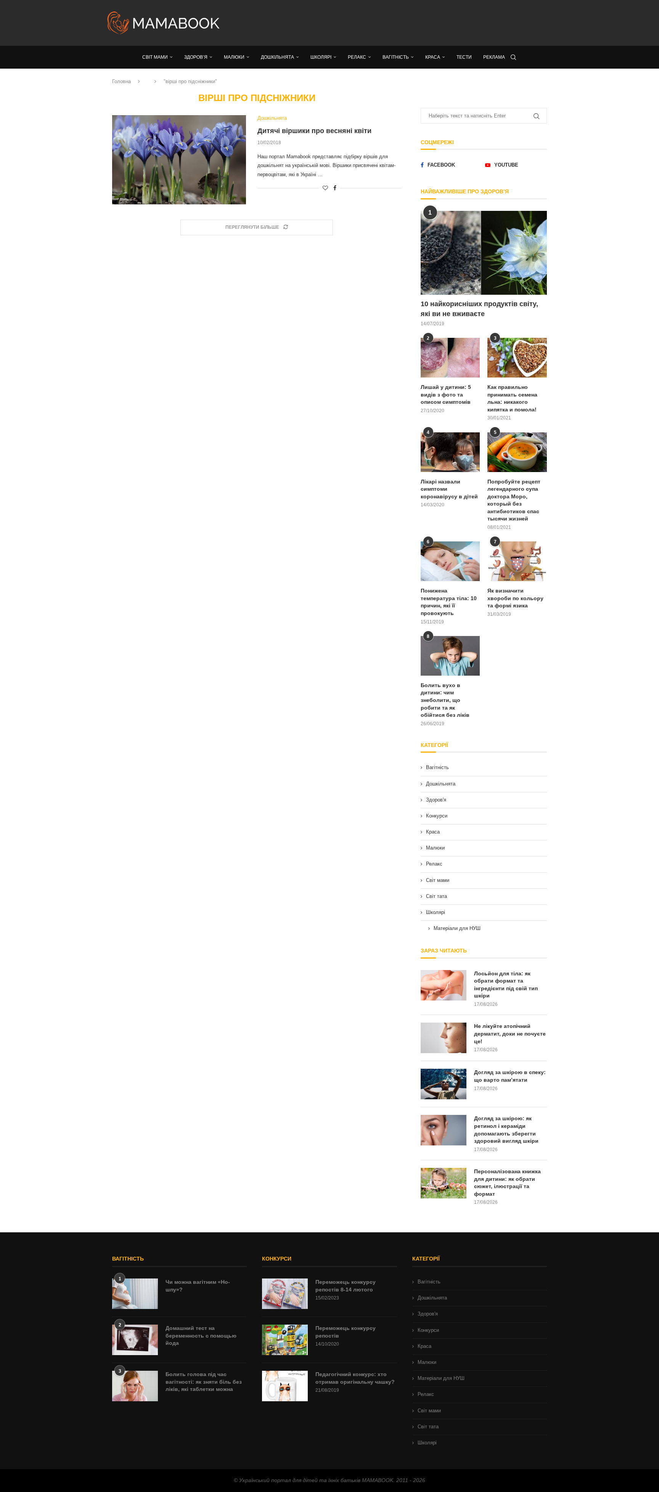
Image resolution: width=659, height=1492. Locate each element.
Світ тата (436, 896)
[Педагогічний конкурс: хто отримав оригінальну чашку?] (285, 1386)
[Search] (513, 57)
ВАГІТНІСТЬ (396, 57)
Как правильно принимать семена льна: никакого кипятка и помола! (512, 398)
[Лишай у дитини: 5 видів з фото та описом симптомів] (450, 357)
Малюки (435, 848)
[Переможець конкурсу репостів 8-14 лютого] (285, 1293)
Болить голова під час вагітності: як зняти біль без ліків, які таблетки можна (204, 1381)
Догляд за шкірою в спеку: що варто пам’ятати (510, 1076)
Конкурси (436, 816)
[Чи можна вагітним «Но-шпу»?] (135, 1293)
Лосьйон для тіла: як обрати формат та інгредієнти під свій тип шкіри (506, 984)
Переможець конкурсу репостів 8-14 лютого (345, 1286)
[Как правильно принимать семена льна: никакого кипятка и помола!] (517, 357)
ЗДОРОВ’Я (195, 57)
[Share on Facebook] (334, 188)
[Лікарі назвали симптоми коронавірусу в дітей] (450, 452)
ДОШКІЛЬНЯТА (277, 57)
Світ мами (437, 880)
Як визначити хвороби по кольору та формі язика (515, 598)
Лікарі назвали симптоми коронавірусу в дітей (449, 489)
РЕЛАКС (357, 57)
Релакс (434, 864)
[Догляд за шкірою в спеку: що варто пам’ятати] (443, 1084)
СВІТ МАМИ (155, 57)
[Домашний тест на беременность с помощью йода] (135, 1340)
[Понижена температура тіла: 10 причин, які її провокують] (450, 561)
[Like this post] (325, 188)
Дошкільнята (440, 784)
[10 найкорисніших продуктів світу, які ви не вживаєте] (484, 253)
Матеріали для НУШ (457, 928)
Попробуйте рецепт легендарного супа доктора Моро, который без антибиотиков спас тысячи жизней (513, 500)
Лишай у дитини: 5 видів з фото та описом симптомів (446, 394)
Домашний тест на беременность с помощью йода (201, 1335)
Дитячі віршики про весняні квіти (314, 131)
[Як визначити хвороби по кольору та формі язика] (517, 561)
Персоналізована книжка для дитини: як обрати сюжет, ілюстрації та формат (507, 1182)
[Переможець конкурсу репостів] (285, 1340)
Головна (121, 81)
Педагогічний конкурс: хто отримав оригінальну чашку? (355, 1378)
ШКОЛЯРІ (320, 57)
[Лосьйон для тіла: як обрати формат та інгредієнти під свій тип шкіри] (443, 985)
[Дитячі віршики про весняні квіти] (179, 159)
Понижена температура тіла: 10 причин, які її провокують (449, 602)
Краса (433, 832)
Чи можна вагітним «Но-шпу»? (198, 1286)
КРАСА (432, 57)
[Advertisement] (406, 23)
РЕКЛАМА (494, 57)
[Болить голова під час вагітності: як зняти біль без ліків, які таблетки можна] (135, 1386)
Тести (464, 57)
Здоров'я (436, 800)
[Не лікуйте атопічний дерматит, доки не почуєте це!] (443, 1038)
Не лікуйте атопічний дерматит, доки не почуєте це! (510, 1033)
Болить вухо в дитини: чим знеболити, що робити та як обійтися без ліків (445, 700)
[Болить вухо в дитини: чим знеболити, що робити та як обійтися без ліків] (450, 656)
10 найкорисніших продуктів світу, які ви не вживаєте (479, 308)
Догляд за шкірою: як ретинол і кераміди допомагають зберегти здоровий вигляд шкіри (506, 1129)
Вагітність (437, 767)
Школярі (435, 912)
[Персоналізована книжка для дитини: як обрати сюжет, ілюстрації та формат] (443, 1183)
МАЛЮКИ (234, 57)
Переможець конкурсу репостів (345, 1332)
